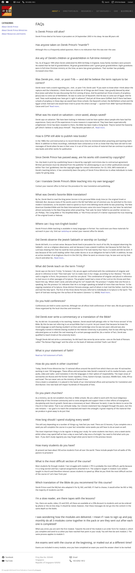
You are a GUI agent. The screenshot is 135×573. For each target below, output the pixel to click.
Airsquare (38, 570)
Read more (58, 258)
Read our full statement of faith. (49, 355)
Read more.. (100, 127)
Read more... (55, 106)
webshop (65, 231)
